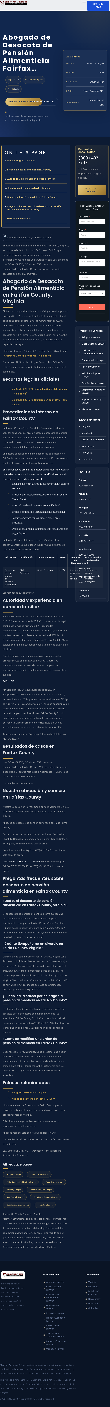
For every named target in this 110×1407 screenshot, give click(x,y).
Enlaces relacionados (19, 218)
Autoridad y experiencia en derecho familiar (31, 178)
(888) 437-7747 (89, 160)
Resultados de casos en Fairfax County (29, 188)
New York (84, 563)
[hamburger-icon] (84, 2)
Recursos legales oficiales (21, 160)
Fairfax (82, 480)
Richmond (84, 521)
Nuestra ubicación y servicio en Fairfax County (32, 197)
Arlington (84, 507)
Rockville (83, 535)
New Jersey (85, 549)
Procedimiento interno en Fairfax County (29, 169)
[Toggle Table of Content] (66, 149)
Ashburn (83, 493)
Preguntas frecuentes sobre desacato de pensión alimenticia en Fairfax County (34, 208)
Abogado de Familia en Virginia (29, 1092)
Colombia (84, 590)
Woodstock (85, 576)
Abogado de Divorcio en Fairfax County (33, 1098)
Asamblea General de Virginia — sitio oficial (27, 355)
